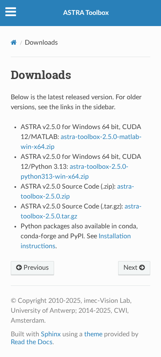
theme (93, 334)
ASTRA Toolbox (86, 13)
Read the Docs (31, 342)
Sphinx (51, 334)
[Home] (14, 42)
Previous (35, 267)
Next (131, 267)
